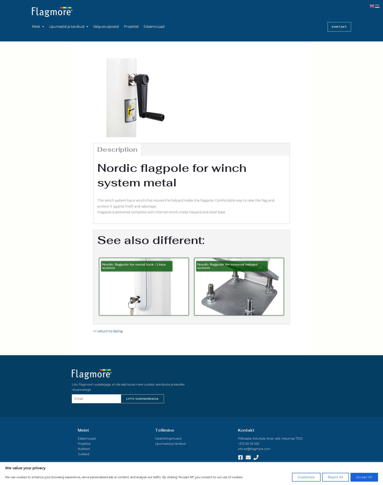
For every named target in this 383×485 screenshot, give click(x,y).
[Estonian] (377, 6)
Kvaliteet (84, 449)
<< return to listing (108, 331)
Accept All (364, 477)
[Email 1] (248, 457)
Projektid (131, 27)
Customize (306, 477)
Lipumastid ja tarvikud (66, 27)
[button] (38, 26)
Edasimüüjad (154, 27)
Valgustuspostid (106, 27)
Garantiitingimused (168, 438)
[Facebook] (240, 457)
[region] (191, 473)
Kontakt (339, 26)
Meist (36, 27)
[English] (372, 6)
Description (117, 149)
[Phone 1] (256, 457)
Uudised (83, 454)
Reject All (335, 477)
